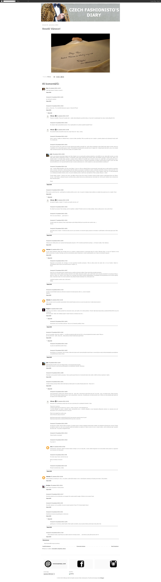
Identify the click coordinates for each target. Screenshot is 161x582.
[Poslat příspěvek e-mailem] (54, 76)
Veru (47, 88)
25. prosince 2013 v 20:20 (57, 476)
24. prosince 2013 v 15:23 (57, 106)
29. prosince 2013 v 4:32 (61, 166)
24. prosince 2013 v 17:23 (57, 289)
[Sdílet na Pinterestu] (63, 77)
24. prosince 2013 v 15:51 (61, 213)
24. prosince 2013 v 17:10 (61, 260)
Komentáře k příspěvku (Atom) (59, 548)
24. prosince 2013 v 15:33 (61, 122)
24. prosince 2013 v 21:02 (57, 300)
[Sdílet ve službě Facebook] (61, 77)
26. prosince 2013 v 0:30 (57, 503)
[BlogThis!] (58, 77)
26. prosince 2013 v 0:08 (61, 454)
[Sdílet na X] (60, 77)
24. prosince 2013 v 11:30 (55, 88)
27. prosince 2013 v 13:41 (61, 220)
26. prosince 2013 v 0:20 (61, 465)
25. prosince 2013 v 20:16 (61, 439)
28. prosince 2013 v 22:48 (58, 154)
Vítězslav (52, 116)
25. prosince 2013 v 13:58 (57, 372)
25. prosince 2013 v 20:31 (57, 485)
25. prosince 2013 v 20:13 (61, 433)
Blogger (102, 578)
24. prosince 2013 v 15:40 (57, 240)
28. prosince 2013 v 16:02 (61, 228)
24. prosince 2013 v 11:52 (57, 97)
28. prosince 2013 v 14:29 (61, 343)
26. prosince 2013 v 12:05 (61, 521)
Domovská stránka (81, 546)
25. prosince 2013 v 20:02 (63, 401)
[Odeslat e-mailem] (57, 77)
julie (51, 154)
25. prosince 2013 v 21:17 (57, 494)
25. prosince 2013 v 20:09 (61, 423)
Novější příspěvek (47, 546)
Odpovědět (48, 92)
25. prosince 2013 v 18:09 (61, 391)
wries (51, 446)
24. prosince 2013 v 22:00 (56, 308)
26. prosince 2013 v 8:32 (57, 511)
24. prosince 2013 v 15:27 (63, 116)
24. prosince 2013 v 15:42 (61, 206)
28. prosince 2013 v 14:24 (61, 136)
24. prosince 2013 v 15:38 (63, 129)
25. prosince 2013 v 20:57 (61, 270)
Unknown (48, 249)
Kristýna (48, 485)
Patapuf (48, 308)
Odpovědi (50, 113)
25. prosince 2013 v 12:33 (54, 362)
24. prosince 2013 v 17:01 (57, 249)
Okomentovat (46, 540)
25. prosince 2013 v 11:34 (57, 332)
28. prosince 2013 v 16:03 (61, 321)
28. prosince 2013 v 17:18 (57, 532)
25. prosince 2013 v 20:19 (59, 446)
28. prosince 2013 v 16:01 (61, 144)
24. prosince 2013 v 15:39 (63, 200)
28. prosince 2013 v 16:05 (61, 350)
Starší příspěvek (114, 546)
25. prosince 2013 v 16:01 (57, 381)
